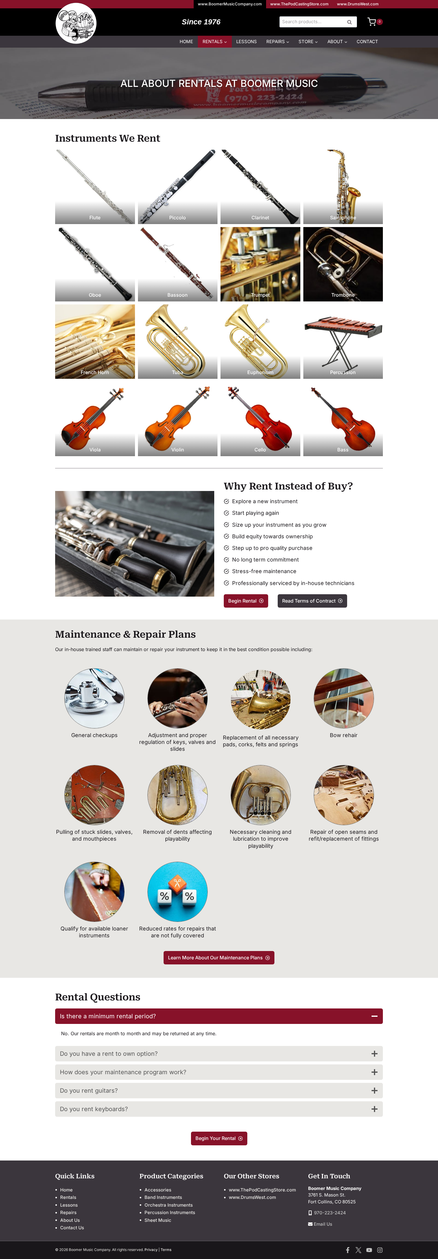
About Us (70, 1220)
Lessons (246, 41)
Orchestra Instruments (169, 1205)
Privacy (151, 1249)
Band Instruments (163, 1197)
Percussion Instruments (170, 1212)
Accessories (158, 1190)
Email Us (323, 1224)
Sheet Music (158, 1220)
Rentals (68, 1197)
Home (186, 41)
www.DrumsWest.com (358, 3)
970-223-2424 (330, 1213)
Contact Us (72, 1227)
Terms (166, 1249)
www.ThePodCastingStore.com (299, 3)
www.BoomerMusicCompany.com (230, 3)
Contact (367, 41)
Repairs (68, 1212)
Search (351, 22)
